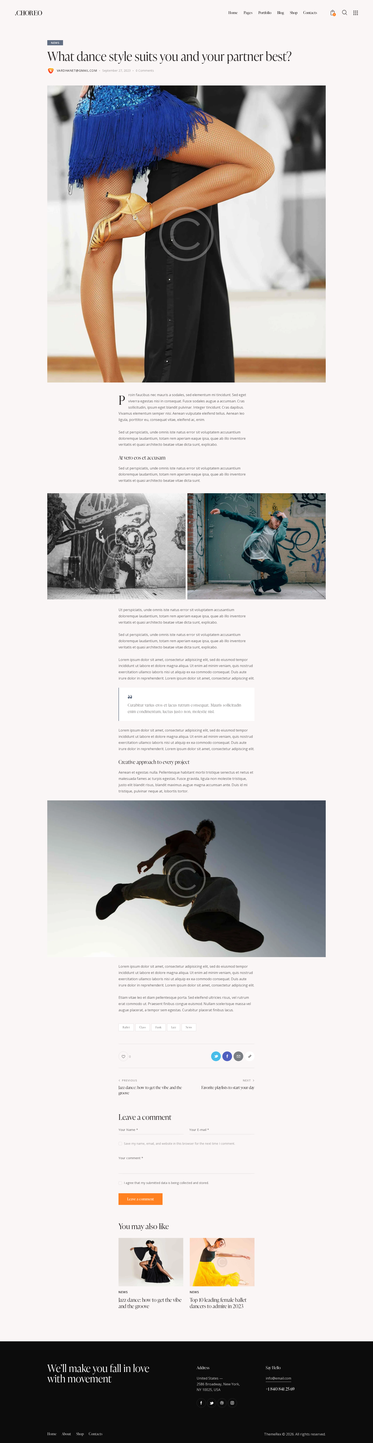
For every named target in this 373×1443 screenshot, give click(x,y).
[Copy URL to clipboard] (249, 1056)
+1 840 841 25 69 (280, 1389)
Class (142, 1027)
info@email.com (278, 1378)
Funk (158, 1027)
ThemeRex (272, 1434)
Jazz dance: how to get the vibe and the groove (150, 1303)
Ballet (126, 1027)
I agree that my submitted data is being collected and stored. (166, 1183)
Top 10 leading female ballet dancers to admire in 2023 (218, 1303)
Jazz (173, 1027)
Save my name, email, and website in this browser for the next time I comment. (179, 1143)
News (55, 43)
